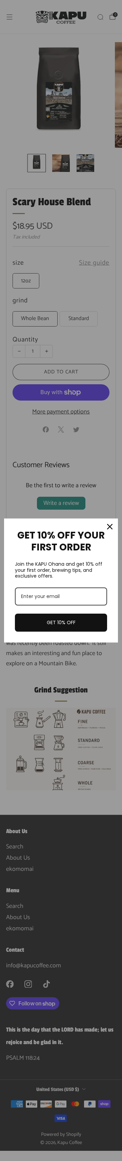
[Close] (110, 526)
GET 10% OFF (61, 622)
